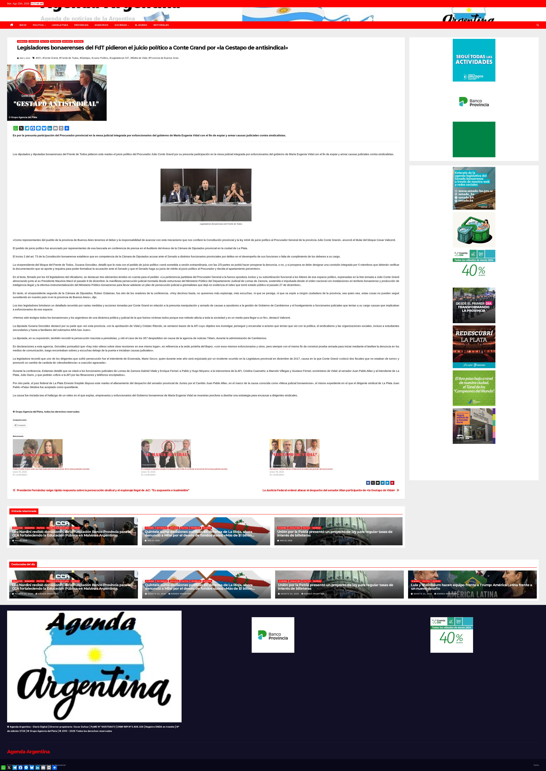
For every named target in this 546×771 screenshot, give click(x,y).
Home (536, 765)
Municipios (101, 25)
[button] (538, 25)
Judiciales (33, 41)
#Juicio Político (100, 57)
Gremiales (22, 41)
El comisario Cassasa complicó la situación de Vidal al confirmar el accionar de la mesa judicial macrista (184, 469)
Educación (17, 528)
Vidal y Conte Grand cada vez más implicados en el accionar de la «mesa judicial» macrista (51, 469)
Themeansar (60, 765)
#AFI (38, 57)
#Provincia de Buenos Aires (163, 57)
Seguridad (67, 41)
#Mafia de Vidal (139, 57)
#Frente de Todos (68, 57)
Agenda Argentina (48, 594)
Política (39, 25)
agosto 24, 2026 (24, 594)
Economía (150, 528)
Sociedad (121, 25)
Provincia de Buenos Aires (58, 528)
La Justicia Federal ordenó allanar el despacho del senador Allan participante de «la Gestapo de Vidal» (329, 490)
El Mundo (141, 25)
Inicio (23, 25)
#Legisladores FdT (119, 57)
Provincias (81, 25)
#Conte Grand (50, 57)
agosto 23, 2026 (157, 594)
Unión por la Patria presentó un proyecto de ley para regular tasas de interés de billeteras (334, 533)
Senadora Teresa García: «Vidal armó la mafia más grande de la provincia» (301, 469)
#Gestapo (85, 57)
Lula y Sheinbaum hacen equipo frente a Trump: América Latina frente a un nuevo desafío (471, 587)
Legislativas (60, 25)
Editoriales (161, 25)
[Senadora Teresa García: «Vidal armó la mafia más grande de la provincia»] (332, 453)
